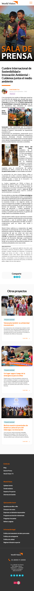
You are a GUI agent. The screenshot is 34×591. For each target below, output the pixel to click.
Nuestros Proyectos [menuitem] (9, 491)
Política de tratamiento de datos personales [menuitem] (16, 533)
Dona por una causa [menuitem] (9, 509)
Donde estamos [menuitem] (8, 488)
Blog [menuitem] (4, 467)
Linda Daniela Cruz (14, 89)
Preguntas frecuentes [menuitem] (9, 518)
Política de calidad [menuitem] (8, 539)
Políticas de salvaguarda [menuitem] (10, 536)
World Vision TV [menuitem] (8, 473)
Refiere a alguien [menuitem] (8, 521)
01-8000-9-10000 (18, 560)
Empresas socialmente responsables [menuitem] (14, 512)
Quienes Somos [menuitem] (8, 485)
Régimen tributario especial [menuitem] (11, 542)
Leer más (25, 338)
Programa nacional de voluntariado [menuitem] (13, 515)
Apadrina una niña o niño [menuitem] (10, 506)
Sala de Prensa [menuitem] (7, 470)
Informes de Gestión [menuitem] (9, 494)
